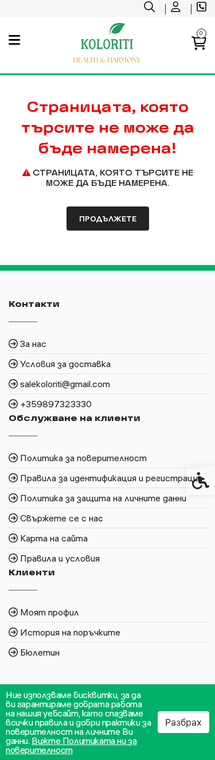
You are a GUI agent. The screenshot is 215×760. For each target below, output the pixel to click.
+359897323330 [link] (56, 404)
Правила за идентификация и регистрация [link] (111, 478)
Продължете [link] (107, 218)
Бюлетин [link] (40, 652)
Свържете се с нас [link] (61, 518)
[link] (151, 8)
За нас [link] (33, 343)
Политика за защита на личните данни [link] (103, 498)
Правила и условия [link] (60, 558)
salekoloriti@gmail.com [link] (65, 383)
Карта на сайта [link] (54, 538)
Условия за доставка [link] (65, 363)
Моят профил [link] (49, 612)
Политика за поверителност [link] (83, 457)
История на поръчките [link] (70, 632)
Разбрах (183, 722)
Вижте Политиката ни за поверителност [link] (71, 745)
